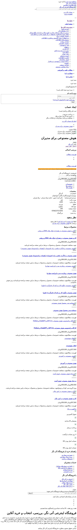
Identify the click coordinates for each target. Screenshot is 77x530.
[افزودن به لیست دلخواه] (74, 234)
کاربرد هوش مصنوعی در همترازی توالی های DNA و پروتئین (57, 238)
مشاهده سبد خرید (70, 1)
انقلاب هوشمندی (71, 346)
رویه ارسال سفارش (66, 457)
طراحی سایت (64, 41)
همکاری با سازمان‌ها (66, 481)
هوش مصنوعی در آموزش (68, 363)
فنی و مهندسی (64, 45)
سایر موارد (65, 54)
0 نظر (74, 146)
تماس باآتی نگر (67, 484)
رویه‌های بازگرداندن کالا (65, 468)
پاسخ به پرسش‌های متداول (64, 466)
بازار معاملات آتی (63, 31)
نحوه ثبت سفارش (67, 455)
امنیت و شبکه (64, 56)
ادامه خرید (62, 1)
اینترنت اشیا (65, 29)
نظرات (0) (69, 187)
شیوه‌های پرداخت (67, 459)
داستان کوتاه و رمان (62, 36)
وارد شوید (70, 221)
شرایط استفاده (67, 470)
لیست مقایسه (67, 5)
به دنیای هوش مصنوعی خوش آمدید (65, 381)
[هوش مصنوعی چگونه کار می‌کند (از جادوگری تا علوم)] (58, 285)
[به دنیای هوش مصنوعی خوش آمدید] (64, 374)
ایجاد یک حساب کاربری (69, 121)
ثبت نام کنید (61, 221)
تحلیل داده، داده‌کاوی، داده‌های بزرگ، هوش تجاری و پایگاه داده (50, 34)
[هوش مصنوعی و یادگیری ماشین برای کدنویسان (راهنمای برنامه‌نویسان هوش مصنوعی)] (48, 248)
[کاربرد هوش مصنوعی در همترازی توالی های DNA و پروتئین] (57, 231)
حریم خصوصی (67, 471)
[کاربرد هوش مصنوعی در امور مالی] (64, 391)
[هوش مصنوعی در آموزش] (67, 356)
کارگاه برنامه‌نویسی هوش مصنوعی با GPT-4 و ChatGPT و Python (55, 328)
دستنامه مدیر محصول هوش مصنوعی (64, 310)
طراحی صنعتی (64, 65)
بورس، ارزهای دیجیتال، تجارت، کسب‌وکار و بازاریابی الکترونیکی (49, 32)
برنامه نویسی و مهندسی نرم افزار (58, 61)
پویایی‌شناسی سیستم (62, 67)
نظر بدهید (68, 146)
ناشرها (74, 5)
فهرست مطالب (71, 154)
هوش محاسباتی (64, 59)
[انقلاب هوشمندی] (70, 338)
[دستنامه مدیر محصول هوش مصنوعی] (64, 303)
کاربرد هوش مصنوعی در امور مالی (65, 398)
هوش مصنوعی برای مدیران (63, 126)
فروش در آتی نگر (67, 479)
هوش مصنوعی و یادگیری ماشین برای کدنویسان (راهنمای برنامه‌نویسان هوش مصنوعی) (49, 255)
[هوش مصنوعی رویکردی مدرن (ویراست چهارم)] (60, 266)
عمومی (66, 63)
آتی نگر (70, 144)
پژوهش (66, 47)
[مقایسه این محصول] (72, 234)
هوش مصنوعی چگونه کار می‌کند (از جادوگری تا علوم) (59, 293)
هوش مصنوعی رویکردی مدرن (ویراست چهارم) (61, 273)
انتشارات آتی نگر (71, 3)
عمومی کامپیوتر (64, 43)
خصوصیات (69, 184)
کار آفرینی (65, 49)
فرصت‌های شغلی (67, 482)
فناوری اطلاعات (64, 58)
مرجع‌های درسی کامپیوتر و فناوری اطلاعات (55, 38)
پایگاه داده (66, 52)
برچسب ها (69, 186)
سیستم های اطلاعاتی (62, 40)
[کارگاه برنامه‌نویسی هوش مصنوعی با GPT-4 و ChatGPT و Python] (54, 321)
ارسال (30, 493)
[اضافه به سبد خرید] (75, 234)
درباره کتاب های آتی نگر (65, 486)
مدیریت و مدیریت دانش (61, 50)
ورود (65, 14)
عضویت (69, 14)
